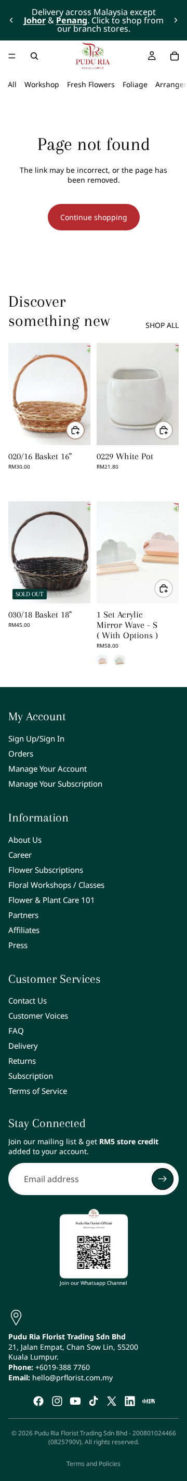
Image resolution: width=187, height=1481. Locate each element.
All (12, 84)
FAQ (16, 1030)
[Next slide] (175, 20)
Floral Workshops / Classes (56, 885)
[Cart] (174, 56)
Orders (20, 753)
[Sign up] (162, 1179)
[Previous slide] (11, 20)
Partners (23, 915)
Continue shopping (93, 217)
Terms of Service (37, 1091)
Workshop (41, 84)
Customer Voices (38, 1015)
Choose (172, 588)
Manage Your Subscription (55, 783)
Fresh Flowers (91, 84)
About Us (25, 839)
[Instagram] (57, 1401)
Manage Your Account (47, 768)
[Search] (34, 56)
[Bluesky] (148, 1401)
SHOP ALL (162, 325)
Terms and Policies (93, 1463)
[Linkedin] (130, 1401)
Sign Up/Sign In (36, 738)
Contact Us (27, 1000)
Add (84, 430)
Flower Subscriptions (45, 870)
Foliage (135, 84)
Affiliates (23, 930)
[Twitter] (111, 1401)
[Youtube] (75, 1401)
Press (18, 945)
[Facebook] (38, 1401)
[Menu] (12, 56)
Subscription (30, 1076)
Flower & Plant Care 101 (51, 900)
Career (20, 854)
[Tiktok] (93, 1401)
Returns (22, 1060)
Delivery (23, 1045)
